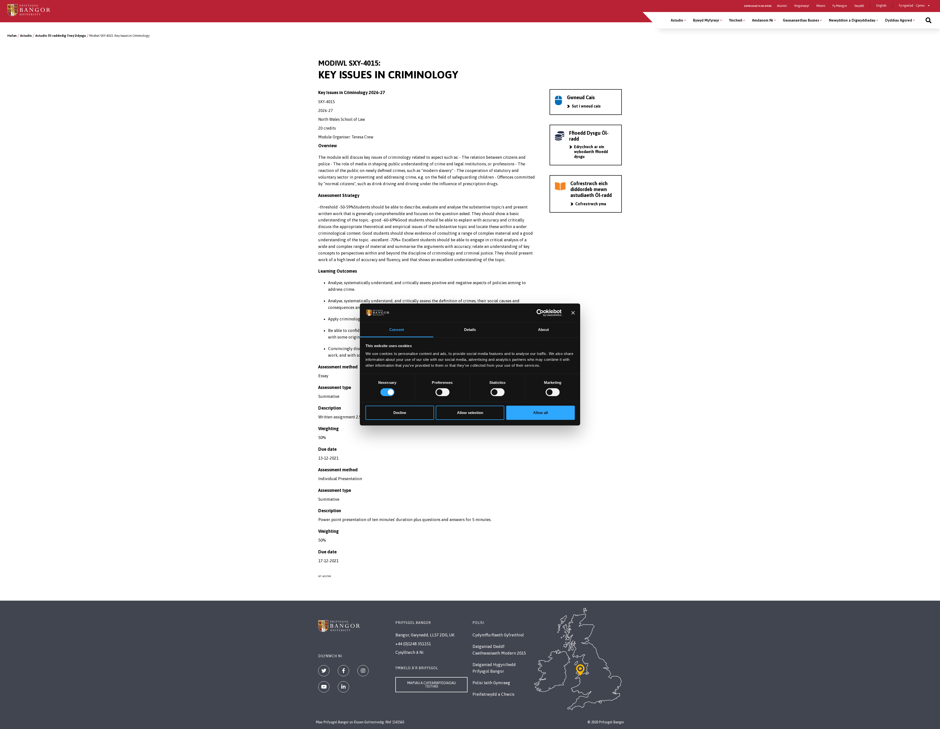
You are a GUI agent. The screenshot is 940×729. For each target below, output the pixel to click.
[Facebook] (343, 670)
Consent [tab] (396, 330)
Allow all (540, 413)
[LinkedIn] (343, 687)
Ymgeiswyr (801, 6)
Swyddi (859, 6)
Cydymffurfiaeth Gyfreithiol (498, 634)
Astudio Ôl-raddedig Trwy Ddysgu (60, 35)
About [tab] (543, 330)
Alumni (782, 6)
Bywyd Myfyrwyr (706, 20)
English (881, 5)
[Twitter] (323, 670)
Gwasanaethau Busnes (801, 20)
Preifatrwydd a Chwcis (493, 694)
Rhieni (820, 6)
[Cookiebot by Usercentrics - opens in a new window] (540, 312)
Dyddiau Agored (898, 20)
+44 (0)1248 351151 (413, 643)
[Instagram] (363, 670)
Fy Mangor (840, 6)
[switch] (442, 392)
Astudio (677, 20)
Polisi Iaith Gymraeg (491, 682)
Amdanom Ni (762, 20)
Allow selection (470, 413)
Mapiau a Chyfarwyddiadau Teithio (431, 684)
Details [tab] (470, 330)
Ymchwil (735, 20)
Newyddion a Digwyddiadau (852, 20)
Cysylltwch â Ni (409, 652)
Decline (399, 413)
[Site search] (928, 20)
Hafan (12, 35)
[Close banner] (573, 313)
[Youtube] (323, 687)
